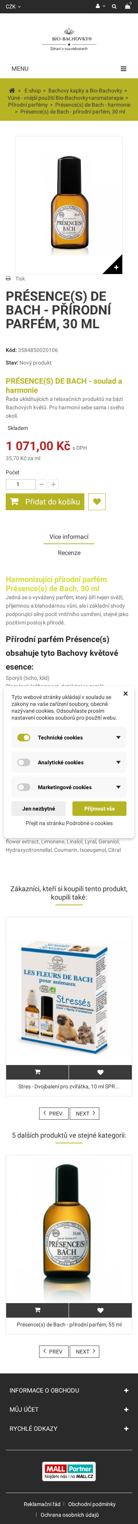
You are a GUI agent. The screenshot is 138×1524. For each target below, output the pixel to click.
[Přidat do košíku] (37, 1072)
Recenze (69, 552)
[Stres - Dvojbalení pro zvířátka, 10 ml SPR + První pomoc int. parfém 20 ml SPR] (69, 998)
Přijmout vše (99, 809)
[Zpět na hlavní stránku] (12, 90)
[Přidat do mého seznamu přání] (97, 501)
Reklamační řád (42, 1504)
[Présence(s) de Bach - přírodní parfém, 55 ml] (69, 1236)
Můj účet (24, 1409)
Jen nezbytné (38, 809)
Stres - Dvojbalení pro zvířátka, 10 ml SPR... (69, 1086)
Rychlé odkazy (34, 1428)
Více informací (69, 536)
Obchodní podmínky (92, 1504)
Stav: (12, 363)
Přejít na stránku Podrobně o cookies (69, 823)
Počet (13, 472)
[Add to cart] (37, 1310)
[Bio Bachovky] (69, 40)
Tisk (20, 279)
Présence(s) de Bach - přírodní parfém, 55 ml (69, 1324)
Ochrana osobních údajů (70, 1515)
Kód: (11, 350)
